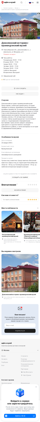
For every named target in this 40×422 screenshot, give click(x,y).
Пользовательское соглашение (27, 365)
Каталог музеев (8, 8)
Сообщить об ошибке (20, 177)
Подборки (4, 362)
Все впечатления (20, 190)
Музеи (16, 8)
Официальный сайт (10, 76)
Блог (2, 365)
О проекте (24, 356)
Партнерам (24, 369)
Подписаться (20, 331)
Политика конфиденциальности (28, 360)
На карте (4, 359)
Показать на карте (9, 54)
